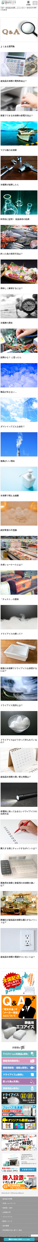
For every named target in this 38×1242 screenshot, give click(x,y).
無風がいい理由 (8, 461)
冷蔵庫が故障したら (10, 185)
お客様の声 (7, 1212)
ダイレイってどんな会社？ (13, 426)
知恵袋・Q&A (7, 1208)
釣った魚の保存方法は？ (12, 254)
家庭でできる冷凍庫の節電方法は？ (17, 115)
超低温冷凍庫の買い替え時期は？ (16, 777)
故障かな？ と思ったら (11, 357)
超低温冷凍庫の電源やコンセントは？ (18, 957)
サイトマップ (5, 1193)
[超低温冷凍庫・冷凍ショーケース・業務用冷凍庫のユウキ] (8, 2)
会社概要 (6, 1226)
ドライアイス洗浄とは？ (12, 705)
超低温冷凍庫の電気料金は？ (14, 81)
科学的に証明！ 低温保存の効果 (15, 219)
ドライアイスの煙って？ (12, 634)
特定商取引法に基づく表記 (12, 1230)
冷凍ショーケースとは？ (12, 565)
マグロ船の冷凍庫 (9, 150)
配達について (7, 1221)
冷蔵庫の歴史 (7, 323)
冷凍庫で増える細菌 (10, 495)
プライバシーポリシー (17, 1193)
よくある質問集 (8, 46)
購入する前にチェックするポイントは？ (19, 848)
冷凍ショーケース (9, 1203)
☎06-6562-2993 (19, 1239)
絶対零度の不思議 (9, 530)
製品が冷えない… (9, 392)
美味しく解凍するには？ (12, 288)
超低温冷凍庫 (7, 1199)
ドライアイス (7, 1217)
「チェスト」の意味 (10, 599)
